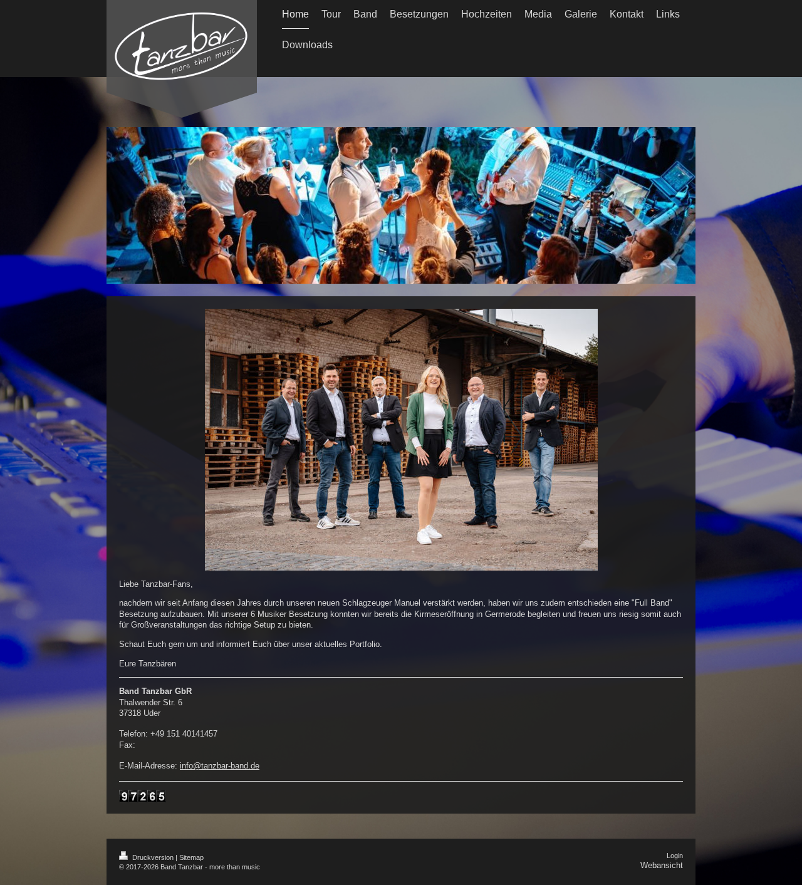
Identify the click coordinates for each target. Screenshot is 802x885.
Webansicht (661, 865)
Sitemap (191, 857)
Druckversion (152, 857)
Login (675, 855)
